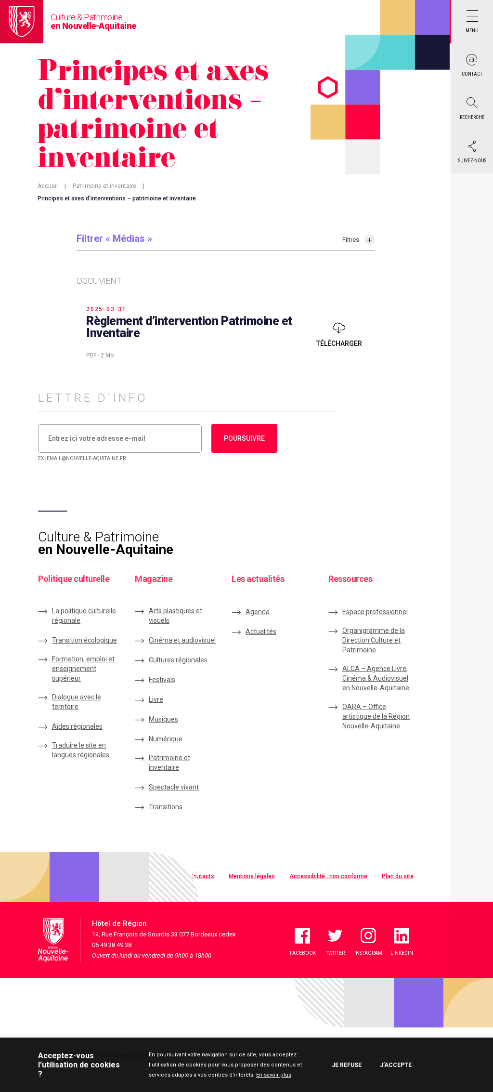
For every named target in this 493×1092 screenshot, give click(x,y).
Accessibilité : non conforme (328, 876)
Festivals (162, 680)
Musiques (163, 719)
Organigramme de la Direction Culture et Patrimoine (373, 640)
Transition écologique (84, 640)
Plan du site (398, 876)
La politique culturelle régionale (84, 615)
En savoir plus (273, 1075)
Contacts (202, 876)
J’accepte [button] (396, 1065)
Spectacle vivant (174, 787)
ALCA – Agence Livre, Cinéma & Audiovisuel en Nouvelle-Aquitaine (375, 678)
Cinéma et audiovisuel (182, 640)
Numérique (165, 739)
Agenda (258, 612)
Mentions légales (252, 876)
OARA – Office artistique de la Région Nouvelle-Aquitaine (376, 716)
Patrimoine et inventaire (104, 186)
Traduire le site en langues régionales (80, 750)
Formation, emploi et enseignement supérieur (83, 668)
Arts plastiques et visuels (175, 615)
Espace (375, 612)
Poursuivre (244, 438)
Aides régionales (77, 726)
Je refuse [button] (347, 1065)
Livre (156, 699)
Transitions (165, 807)
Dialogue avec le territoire (76, 701)
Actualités (261, 631)
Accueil (48, 186)
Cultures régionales (178, 660)
